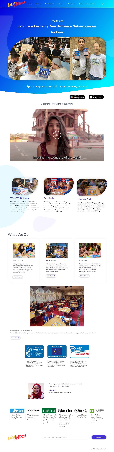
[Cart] (103, 4)
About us (70, 4)
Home (30, 4)
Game (37, 4)
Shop (80, 4)
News (60, 4)
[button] (57, 135)
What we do (49, 4)
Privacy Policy (91, 4)
